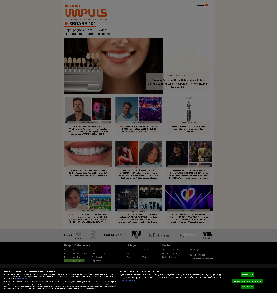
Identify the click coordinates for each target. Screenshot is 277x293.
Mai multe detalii (22, 278)
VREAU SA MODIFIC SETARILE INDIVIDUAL (248, 281)
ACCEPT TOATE (247, 274)
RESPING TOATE (247, 287)
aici (107, 285)
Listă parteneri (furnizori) (127, 280)
